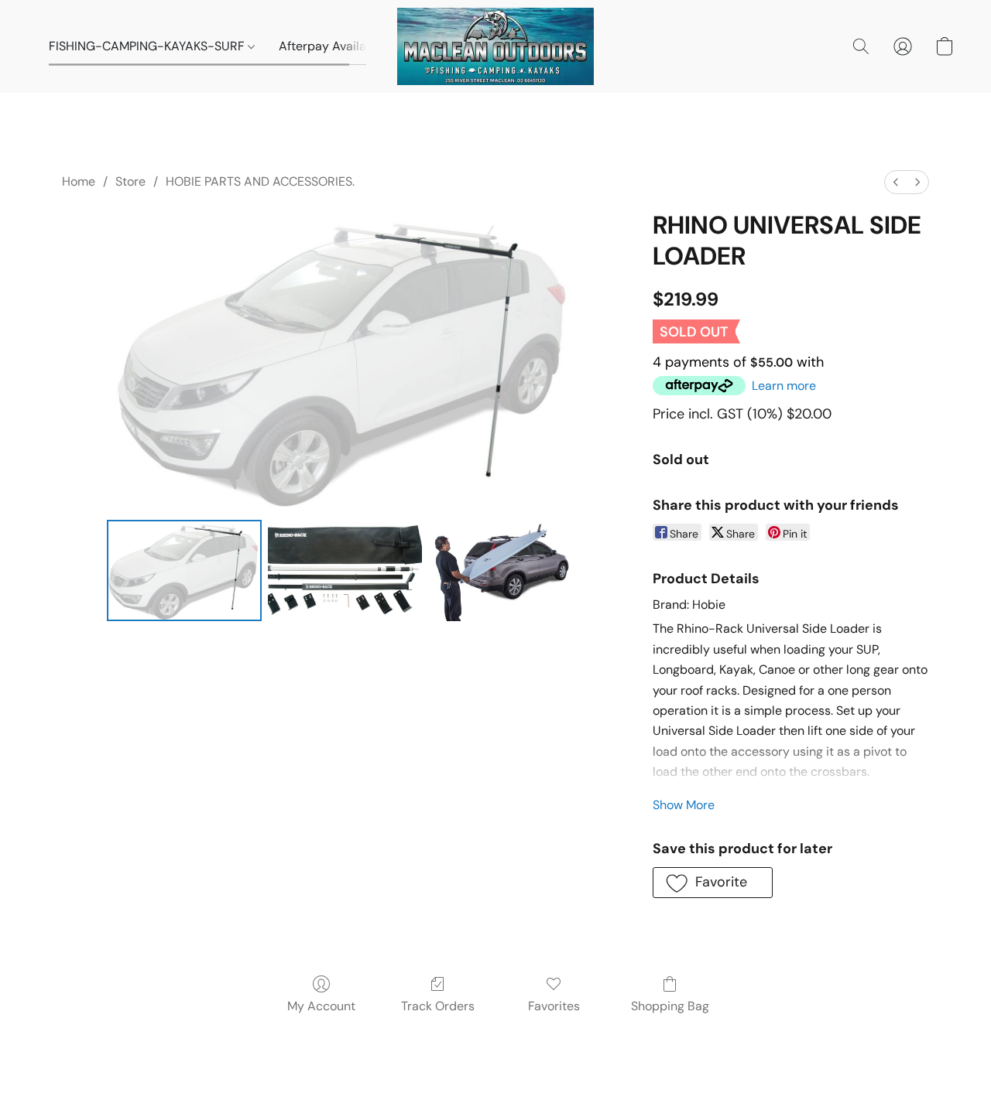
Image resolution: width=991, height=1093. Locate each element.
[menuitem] (896, 182)
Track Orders (438, 1006)
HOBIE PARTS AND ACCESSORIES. (260, 181)
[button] (495, 46)
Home (78, 181)
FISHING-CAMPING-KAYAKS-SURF (148, 46)
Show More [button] (684, 805)
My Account (321, 1006)
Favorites (554, 1006)
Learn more (784, 385)
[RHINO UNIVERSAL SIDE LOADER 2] (505, 570)
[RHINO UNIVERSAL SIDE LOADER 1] (345, 570)
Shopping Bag (670, 1006)
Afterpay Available (331, 46)
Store (130, 181)
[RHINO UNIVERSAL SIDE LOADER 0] (184, 570)
